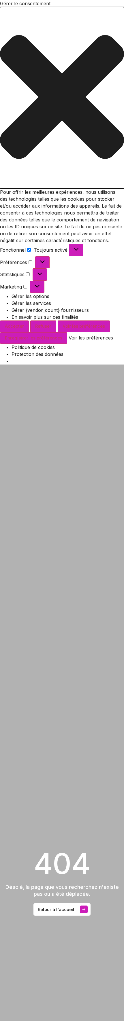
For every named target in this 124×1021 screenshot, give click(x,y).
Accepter (14, 326)
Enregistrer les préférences (33, 338)
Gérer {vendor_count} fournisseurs (50, 310)
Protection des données (37, 354)
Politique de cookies (33, 347)
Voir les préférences (84, 326)
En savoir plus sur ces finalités (45, 317)
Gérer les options (30, 296)
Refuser (43, 326)
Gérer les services (31, 303)
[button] (62, 98)
